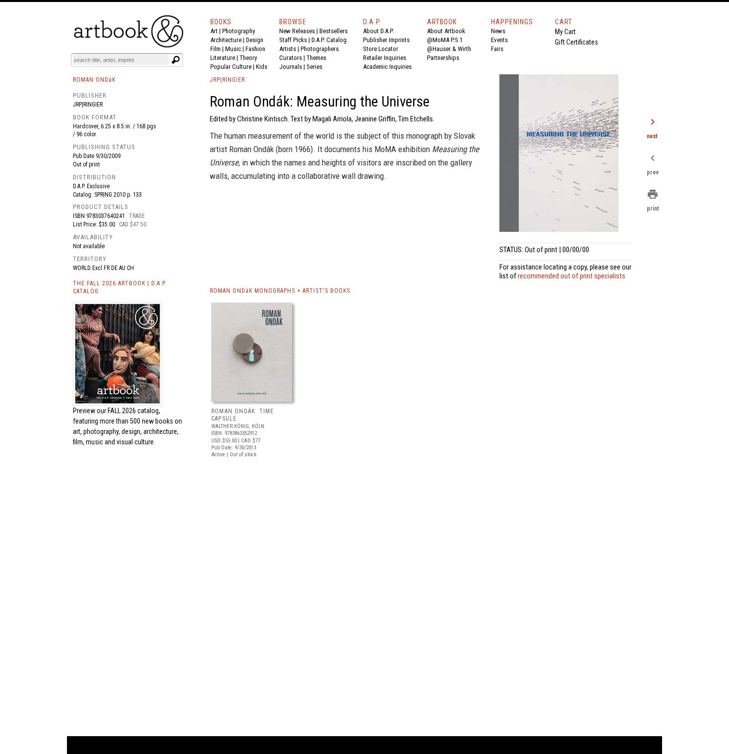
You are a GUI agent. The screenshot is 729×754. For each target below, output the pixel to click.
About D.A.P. (378, 31)
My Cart (565, 32)
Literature (222, 57)
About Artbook (446, 31)
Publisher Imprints (386, 40)
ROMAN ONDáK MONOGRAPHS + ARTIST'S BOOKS (280, 290)
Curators (290, 57)
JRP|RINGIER (227, 79)
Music (233, 49)
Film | (217, 49)
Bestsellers (333, 31)
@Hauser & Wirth (449, 49)
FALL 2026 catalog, (134, 411)
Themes (316, 57)
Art (214, 31)
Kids (261, 66)
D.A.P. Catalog (329, 40)
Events (499, 40)
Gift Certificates (576, 42)
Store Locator (380, 49)
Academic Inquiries (387, 66)
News (498, 31)
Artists (287, 49)
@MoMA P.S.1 (445, 40)
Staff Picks (293, 40)
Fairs (497, 49)
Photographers (320, 49)
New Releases (297, 31)
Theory (248, 57)
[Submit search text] (175, 60)
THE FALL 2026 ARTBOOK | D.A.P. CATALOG (120, 287)
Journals (290, 66)
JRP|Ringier (88, 104)
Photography (238, 31)
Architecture (226, 40)
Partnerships (443, 57)
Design (254, 40)
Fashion (255, 49)
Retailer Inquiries (384, 57)
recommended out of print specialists (571, 275)
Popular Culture (230, 66)
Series (314, 66)
